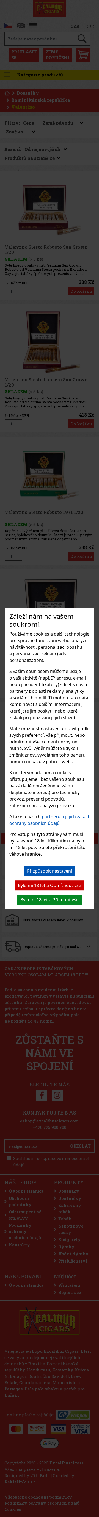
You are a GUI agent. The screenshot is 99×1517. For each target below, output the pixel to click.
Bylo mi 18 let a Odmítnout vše (49, 885)
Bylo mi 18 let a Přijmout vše (49, 900)
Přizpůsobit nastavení (49, 871)
